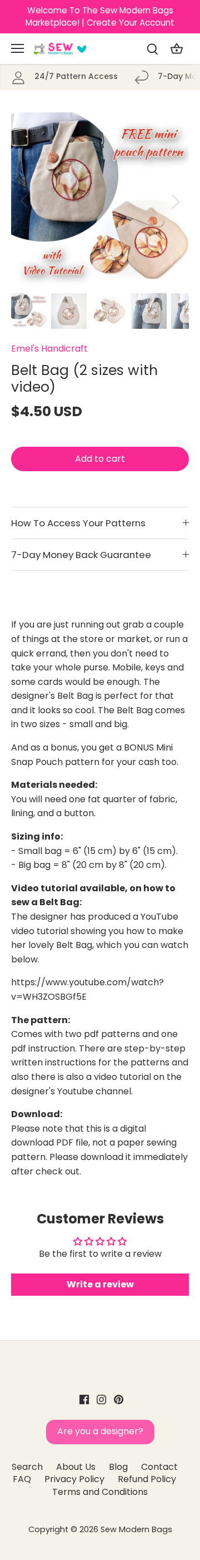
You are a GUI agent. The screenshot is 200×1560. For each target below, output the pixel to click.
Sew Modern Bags (136, 1529)
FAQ (22, 1479)
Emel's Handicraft (49, 348)
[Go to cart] (176, 48)
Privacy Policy (74, 1479)
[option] (100, 200)
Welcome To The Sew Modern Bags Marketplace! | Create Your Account (100, 16)
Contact (159, 1466)
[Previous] (25, 201)
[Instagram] (101, 1399)
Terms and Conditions (100, 1491)
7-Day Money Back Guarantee (81, 554)
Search (27, 1466)
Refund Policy (147, 1479)
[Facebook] (84, 1399)
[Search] (152, 48)
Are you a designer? (100, 1431)
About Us (76, 1466)
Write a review (100, 1284)
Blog (118, 1466)
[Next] (175, 201)
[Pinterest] (118, 1399)
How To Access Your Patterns (78, 523)
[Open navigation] (17, 48)
